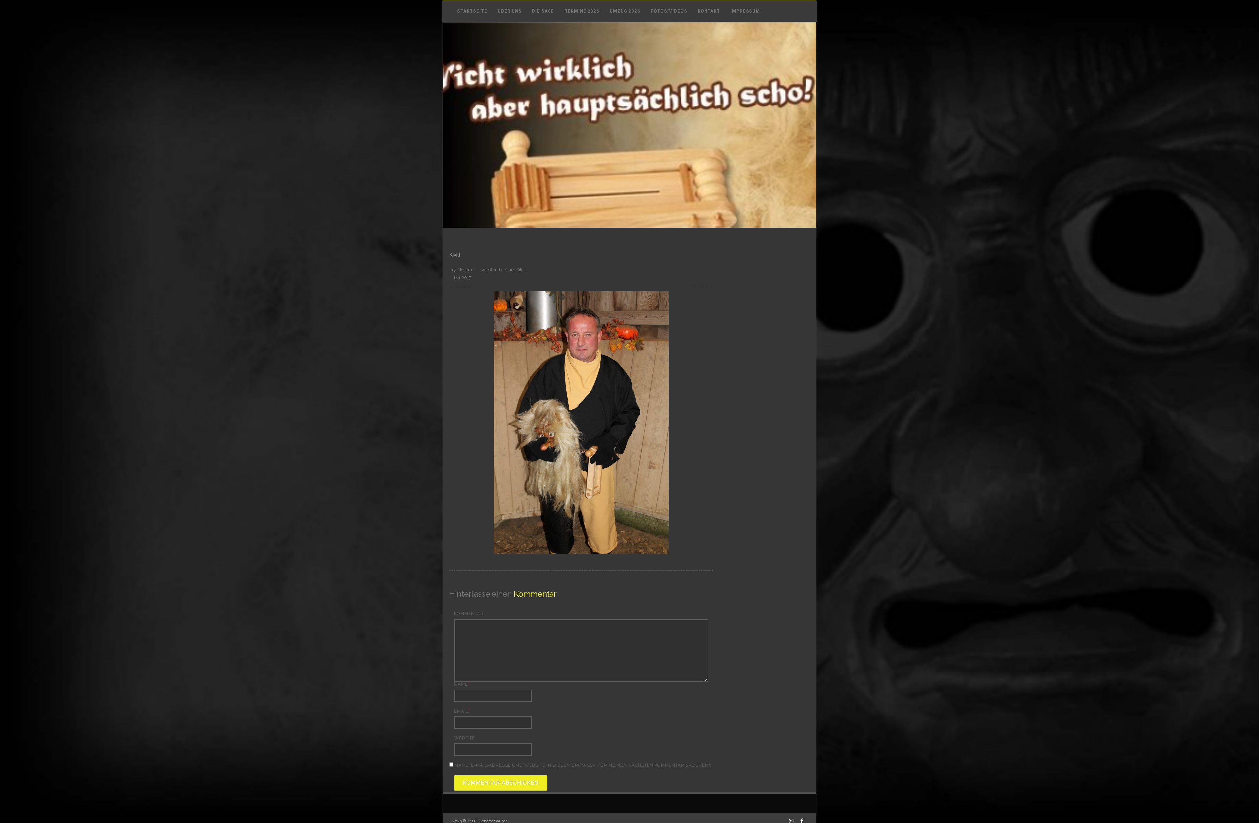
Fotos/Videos (669, 11)
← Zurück (460, 287)
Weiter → (702, 287)
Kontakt (709, 11)
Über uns (510, 11)
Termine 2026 (582, 11)
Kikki (521, 269)
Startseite (472, 11)
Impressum (745, 11)
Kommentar (469, 614)
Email (461, 711)
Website (464, 738)
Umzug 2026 (625, 11)
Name (461, 684)
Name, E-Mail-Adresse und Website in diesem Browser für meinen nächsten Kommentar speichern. (584, 765)
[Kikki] (581, 422)
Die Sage (543, 11)
